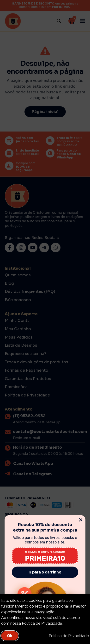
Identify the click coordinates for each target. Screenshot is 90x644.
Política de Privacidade (69, 636)
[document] (45, 322)
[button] (80, 519)
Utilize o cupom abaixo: (45, 551)
